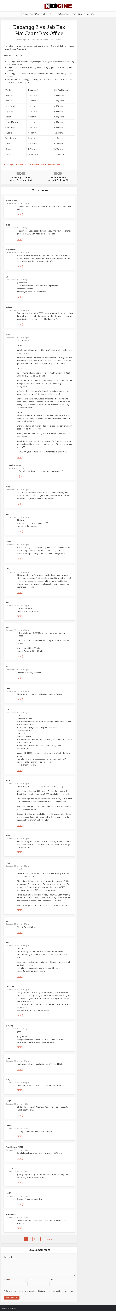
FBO (74, 14)
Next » (49, 1239)
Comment (8, 1257)
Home (25, 14)
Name (7, 1279)
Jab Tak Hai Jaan (24, 164)
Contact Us (89, 14)
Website (54, 1279)
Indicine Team (48, 40)
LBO (80, 14)
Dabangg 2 (9, 164)
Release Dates (64, 14)
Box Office (34, 14)
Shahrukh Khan (53, 164)
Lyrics (53, 14)
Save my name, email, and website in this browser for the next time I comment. (39, 1291)
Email (30, 1279)
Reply (19, 215)
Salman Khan (38, 164)
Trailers (44, 14)
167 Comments (33, 40)
